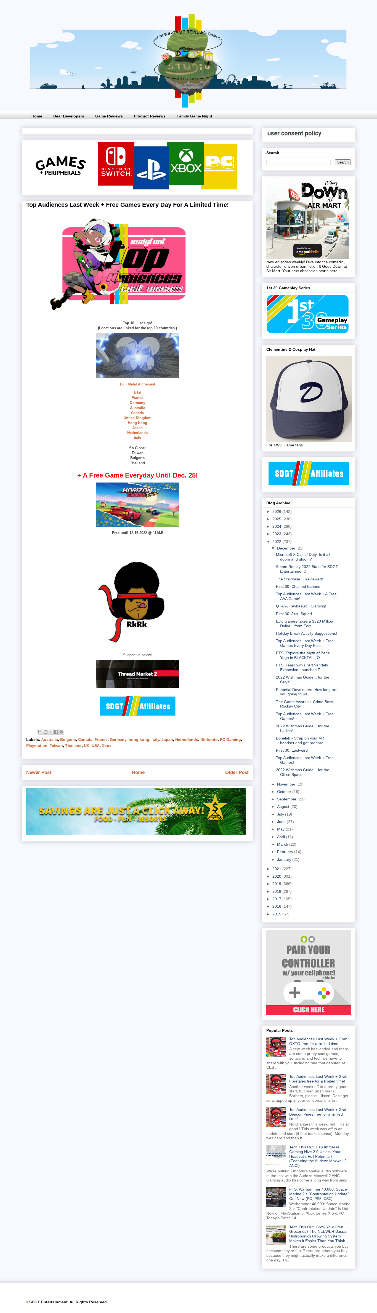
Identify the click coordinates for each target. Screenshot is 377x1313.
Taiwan (56, 745)
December (286, 548)
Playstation (36, 745)
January (284, 859)
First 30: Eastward (292, 750)
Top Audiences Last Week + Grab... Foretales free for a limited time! (320, 1078)
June (282, 821)
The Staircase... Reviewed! (299, 579)
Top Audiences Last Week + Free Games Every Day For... (305, 643)
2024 (277, 526)
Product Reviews (150, 116)
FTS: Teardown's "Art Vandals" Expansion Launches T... (302, 667)
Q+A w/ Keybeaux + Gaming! (301, 606)
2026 (277, 511)
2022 (277, 541)
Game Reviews (109, 116)
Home (36, 116)
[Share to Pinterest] (61, 732)
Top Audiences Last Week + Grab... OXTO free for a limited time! (320, 1041)
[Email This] (40, 732)
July (281, 814)
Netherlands (137, 433)
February (285, 852)
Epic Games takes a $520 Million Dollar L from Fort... (304, 623)
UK (86, 745)
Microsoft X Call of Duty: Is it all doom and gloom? (303, 556)
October (284, 791)
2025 (277, 519)
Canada (137, 413)
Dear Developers (68, 116)
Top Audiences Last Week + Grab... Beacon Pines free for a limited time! (320, 1114)
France (137, 398)
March (283, 844)
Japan (137, 428)
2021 (277, 869)
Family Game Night (194, 116)
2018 (277, 891)
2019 (277, 883)
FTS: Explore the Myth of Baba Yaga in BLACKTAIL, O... (303, 655)
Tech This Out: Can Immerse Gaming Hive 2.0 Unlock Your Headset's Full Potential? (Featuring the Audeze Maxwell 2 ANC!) (318, 1156)
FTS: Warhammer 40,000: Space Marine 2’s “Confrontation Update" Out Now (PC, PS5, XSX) (319, 1194)
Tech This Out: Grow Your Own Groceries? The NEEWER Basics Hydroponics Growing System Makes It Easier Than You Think (318, 1234)
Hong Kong (137, 423)
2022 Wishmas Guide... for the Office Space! (302, 772)
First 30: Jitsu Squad (294, 614)
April (281, 837)
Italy (137, 438)
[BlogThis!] (45, 732)
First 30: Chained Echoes (298, 586)
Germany (137, 403)
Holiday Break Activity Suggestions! (306, 633)
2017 (277, 899)
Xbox (106, 745)
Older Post (237, 772)
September (287, 799)
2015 (277, 914)
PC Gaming (230, 739)
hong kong (139, 739)
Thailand (73, 745)
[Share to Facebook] (56, 732)
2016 (277, 906)
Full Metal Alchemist (137, 384)
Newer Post (38, 772)
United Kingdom (138, 418)
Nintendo (209, 739)
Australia (137, 408)
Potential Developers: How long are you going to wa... (307, 691)
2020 (277, 876)
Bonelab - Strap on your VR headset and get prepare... (301, 740)
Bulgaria (68, 739)
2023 (277, 534)
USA (137, 393)
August (283, 806)
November (286, 784)
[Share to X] (51, 732)
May (281, 829)
